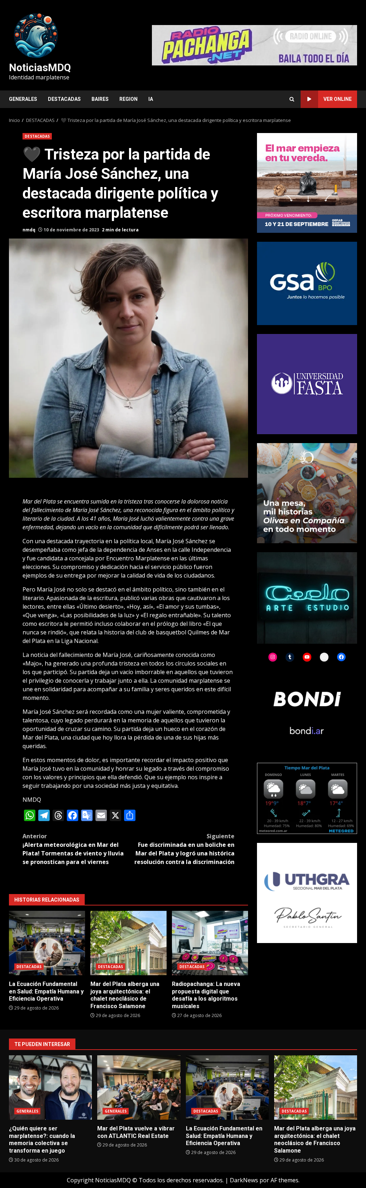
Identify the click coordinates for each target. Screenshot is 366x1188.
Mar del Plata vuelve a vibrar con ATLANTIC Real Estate (138, 1087)
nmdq (29, 230)
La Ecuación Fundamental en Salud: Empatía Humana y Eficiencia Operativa (47, 943)
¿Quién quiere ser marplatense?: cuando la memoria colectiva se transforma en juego (50, 1087)
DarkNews (244, 1180)
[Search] (292, 99)
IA (150, 99)
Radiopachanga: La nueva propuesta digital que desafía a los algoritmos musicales (210, 943)
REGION (128, 99)
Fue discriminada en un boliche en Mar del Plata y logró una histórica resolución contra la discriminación (184, 849)
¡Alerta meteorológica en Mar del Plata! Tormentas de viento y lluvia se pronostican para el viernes (73, 849)
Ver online (337, 99)
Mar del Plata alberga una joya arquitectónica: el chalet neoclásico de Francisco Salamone (128, 943)
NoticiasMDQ (40, 68)
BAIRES (100, 99)
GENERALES (23, 99)
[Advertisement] (254, 45)
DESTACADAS (64, 99)
